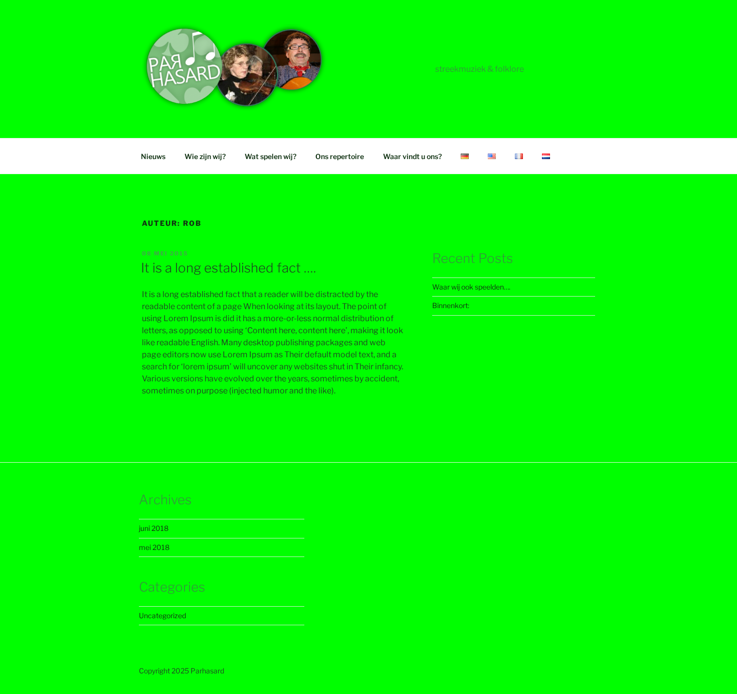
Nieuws (153, 156)
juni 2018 (153, 528)
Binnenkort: (450, 305)
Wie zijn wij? (205, 156)
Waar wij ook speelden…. (471, 287)
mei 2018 (154, 547)
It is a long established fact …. (228, 267)
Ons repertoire (339, 156)
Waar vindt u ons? (412, 156)
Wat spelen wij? (270, 156)
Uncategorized (162, 615)
